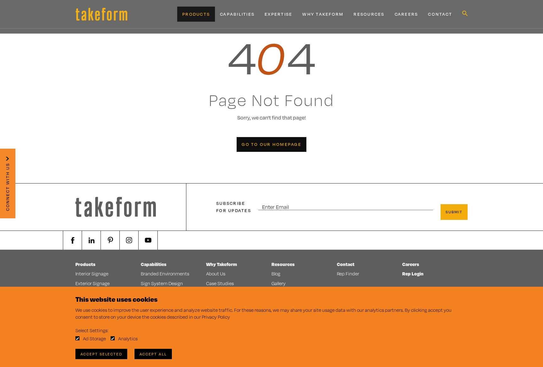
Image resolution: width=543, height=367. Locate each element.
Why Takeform (322, 14)
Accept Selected (101, 354)
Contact (440, 14)
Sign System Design (162, 283)
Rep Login (413, 273)
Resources (369, 14)
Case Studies (220, 283)
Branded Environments (165, 273)
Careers (406, 14)
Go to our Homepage (271, 144)
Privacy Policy (216, 317)
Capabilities (237, 14)
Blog (276, 273)
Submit (454, 212)
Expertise (278, 14)
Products (196, 14)
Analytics (128, 338)
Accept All (153, 354)
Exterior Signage (92, 283)
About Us (215, 273)
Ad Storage (94, 338)
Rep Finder (348, 273)
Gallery (279, 283)
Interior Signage (91, 273)
